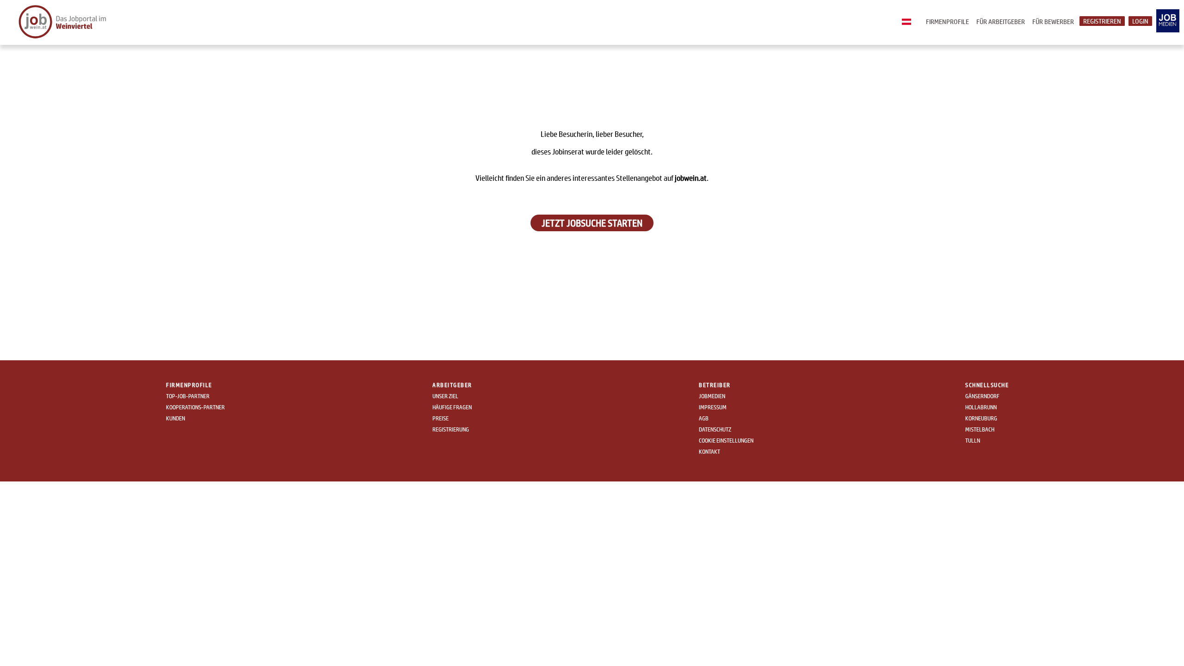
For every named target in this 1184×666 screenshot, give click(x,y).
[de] (909, 22)
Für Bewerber (1053, 21)
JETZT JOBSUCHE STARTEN (592, 222)
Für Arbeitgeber (1000, 21)
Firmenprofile (947, 21)
